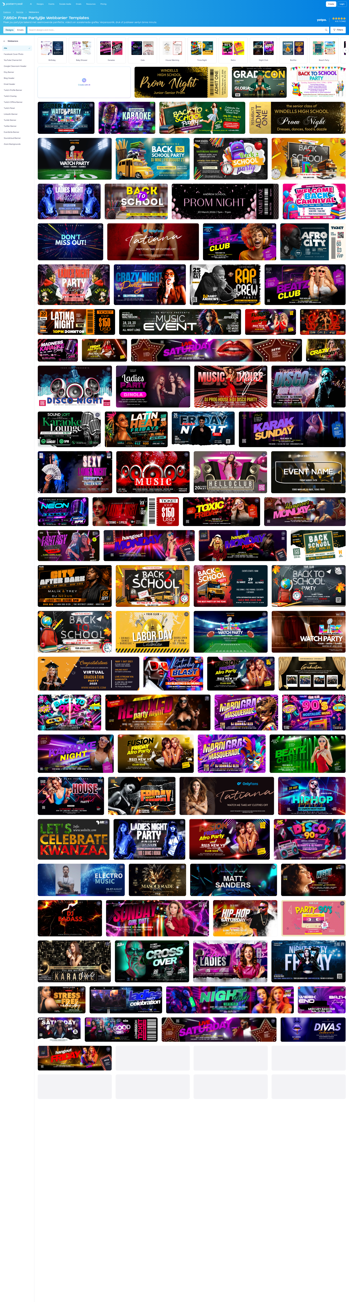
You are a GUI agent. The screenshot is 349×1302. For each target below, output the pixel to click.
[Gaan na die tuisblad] (11, 4)
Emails (20, 30)
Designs (9, 30)
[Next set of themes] (345, 50)
